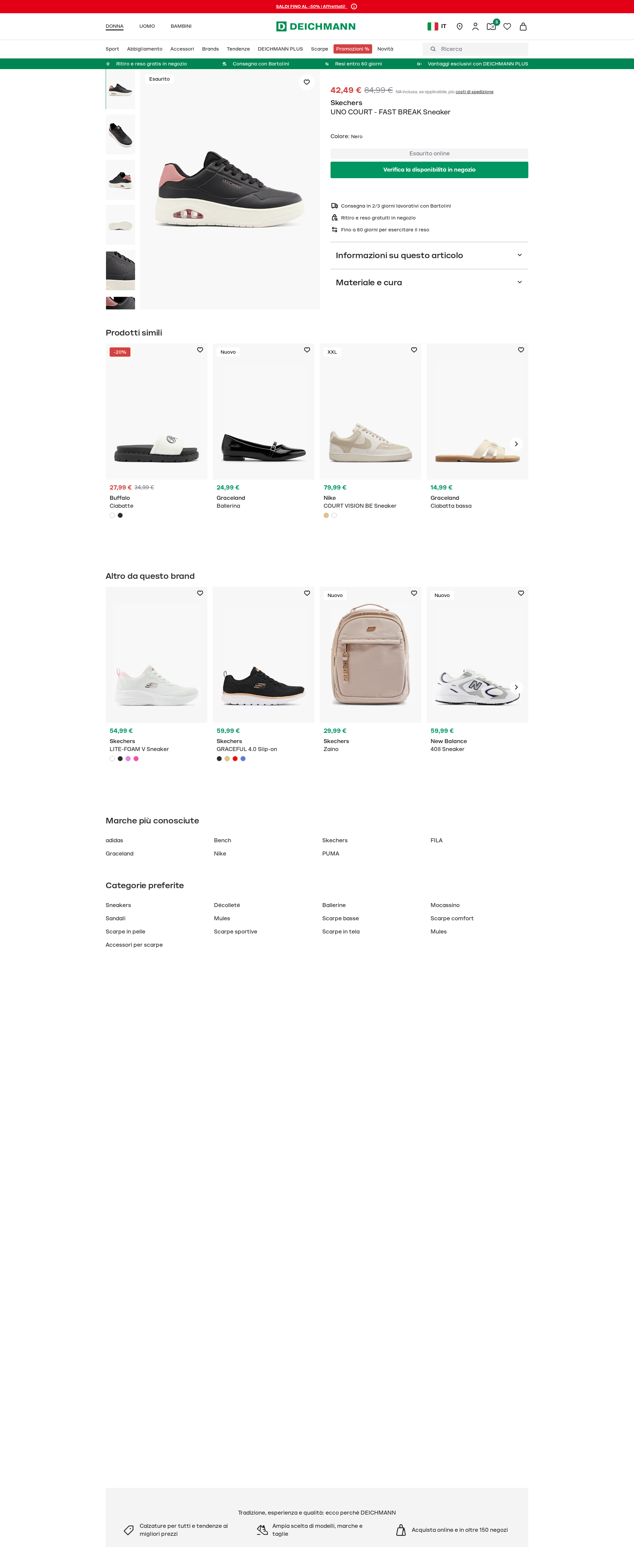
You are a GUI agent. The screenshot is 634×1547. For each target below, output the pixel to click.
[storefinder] (459, 26)
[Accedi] (475, 26)
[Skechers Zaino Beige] (370, 687)
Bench (222, 841)
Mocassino (445, 905)
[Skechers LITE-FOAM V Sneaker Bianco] (112, 758)
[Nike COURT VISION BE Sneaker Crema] (326, 515)
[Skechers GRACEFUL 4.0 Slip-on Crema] (227, 758)
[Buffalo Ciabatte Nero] (120, 515)
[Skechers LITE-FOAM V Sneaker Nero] (120, 758)
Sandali (115, 919)
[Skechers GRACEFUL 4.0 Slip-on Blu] (243, 758)
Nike (220, 854)
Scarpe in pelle (125, 932)
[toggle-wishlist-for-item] (307, 82)
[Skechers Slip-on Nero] (263, 687)
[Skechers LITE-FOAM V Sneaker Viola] (128, 758)
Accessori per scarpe (134, 945)
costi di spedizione (474, 92)
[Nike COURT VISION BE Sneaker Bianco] (334, 515)
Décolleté (227, 905)
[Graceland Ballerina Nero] (263, 443)
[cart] (523, 26)
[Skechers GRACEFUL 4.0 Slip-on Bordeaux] (235, 758)
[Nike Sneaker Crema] (370, 443)
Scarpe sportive (235, 932)
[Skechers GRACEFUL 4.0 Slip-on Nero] (219, 758)
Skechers (347, 102)
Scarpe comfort (452, 919)
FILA (436, 841)
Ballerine (334, 905)
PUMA (330, 854)
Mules (222, 919)
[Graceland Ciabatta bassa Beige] (477, 443)
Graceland (119, 854)
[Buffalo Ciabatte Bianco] (156, 443)
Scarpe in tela (341, 932)
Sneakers (118, 905)
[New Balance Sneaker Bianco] (477, 687)
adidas (114, 841)
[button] (230, 190)
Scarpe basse (340, 919)
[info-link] (354, 7)
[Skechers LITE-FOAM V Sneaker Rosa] (136, 758)
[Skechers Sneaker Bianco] (156, 687)
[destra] (516, 444)
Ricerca (451, 49)
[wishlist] (507, 26)
